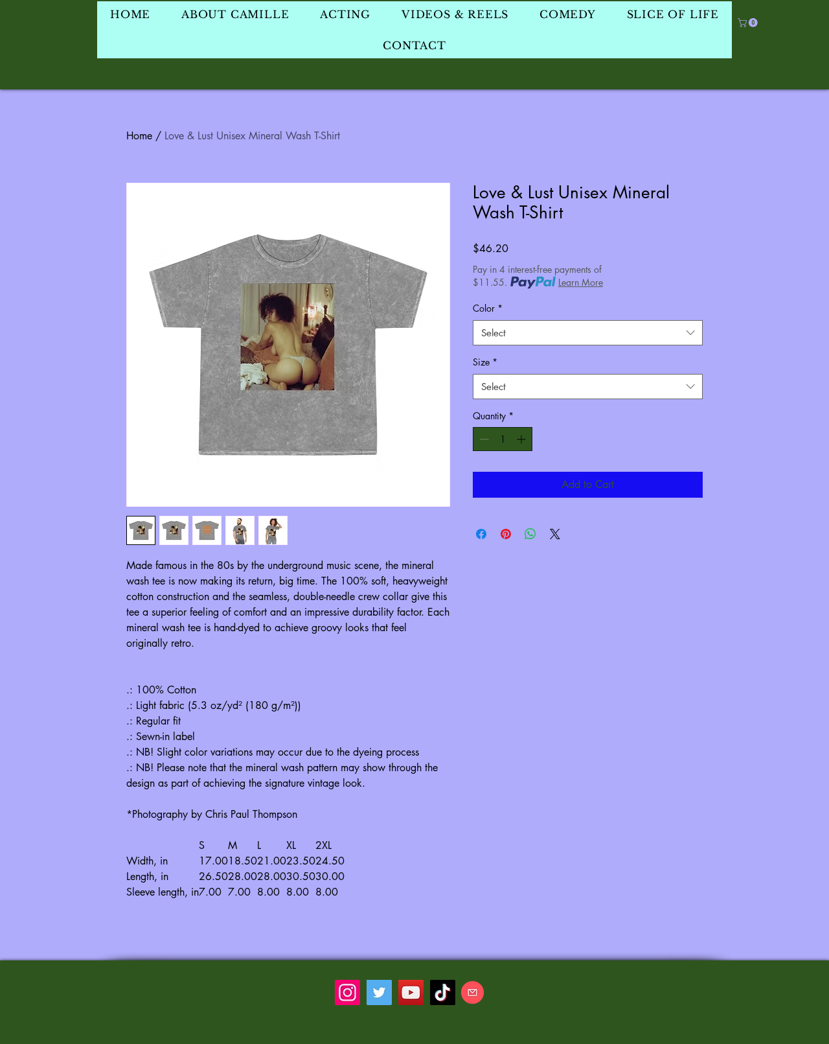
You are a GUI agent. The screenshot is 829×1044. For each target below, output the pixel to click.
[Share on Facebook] (481, 534)
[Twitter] (379, 992)
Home (139, 136)
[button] (749, 22)
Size (485, 362)
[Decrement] (483, 439)
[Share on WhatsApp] (530, 534)
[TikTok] (442, 992)
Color (488, 308)
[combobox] (588, 332)
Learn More (580, 282)
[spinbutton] (502, 439)
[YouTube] (411, 992)
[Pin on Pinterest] (506, 534)
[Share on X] (555, 534)
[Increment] (522, 439)
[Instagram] (347, 992)
